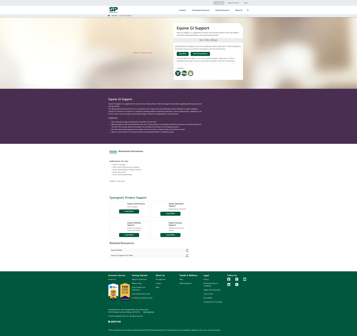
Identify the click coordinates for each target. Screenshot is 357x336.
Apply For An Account (139, 279)
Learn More (129, 211)
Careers (158, 283)
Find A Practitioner (200, 54)
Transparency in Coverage (213, 302)
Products (182, 10)
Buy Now (182, 54)
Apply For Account (233, 3)
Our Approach (160, 279)
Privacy (206, 279)
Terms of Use (208, 294)
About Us (238, 10)
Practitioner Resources (201, 10)
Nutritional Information (130, 151)
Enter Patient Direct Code (141, 294)
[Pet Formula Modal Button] (190, 73)
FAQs (157, 287)
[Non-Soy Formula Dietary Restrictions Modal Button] (184, 73)
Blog (181, 279)
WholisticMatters (186, 283)
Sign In (246, 3)
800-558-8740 (148, 312)
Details (113, 151)
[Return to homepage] (113, 10)
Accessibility (208, 298)
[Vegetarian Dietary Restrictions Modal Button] (178, 73)
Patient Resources (222, 10)
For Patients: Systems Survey (142, 298)
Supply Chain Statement (212, 290)
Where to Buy (219, 3)
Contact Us (112, 279)
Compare (180, 68)
